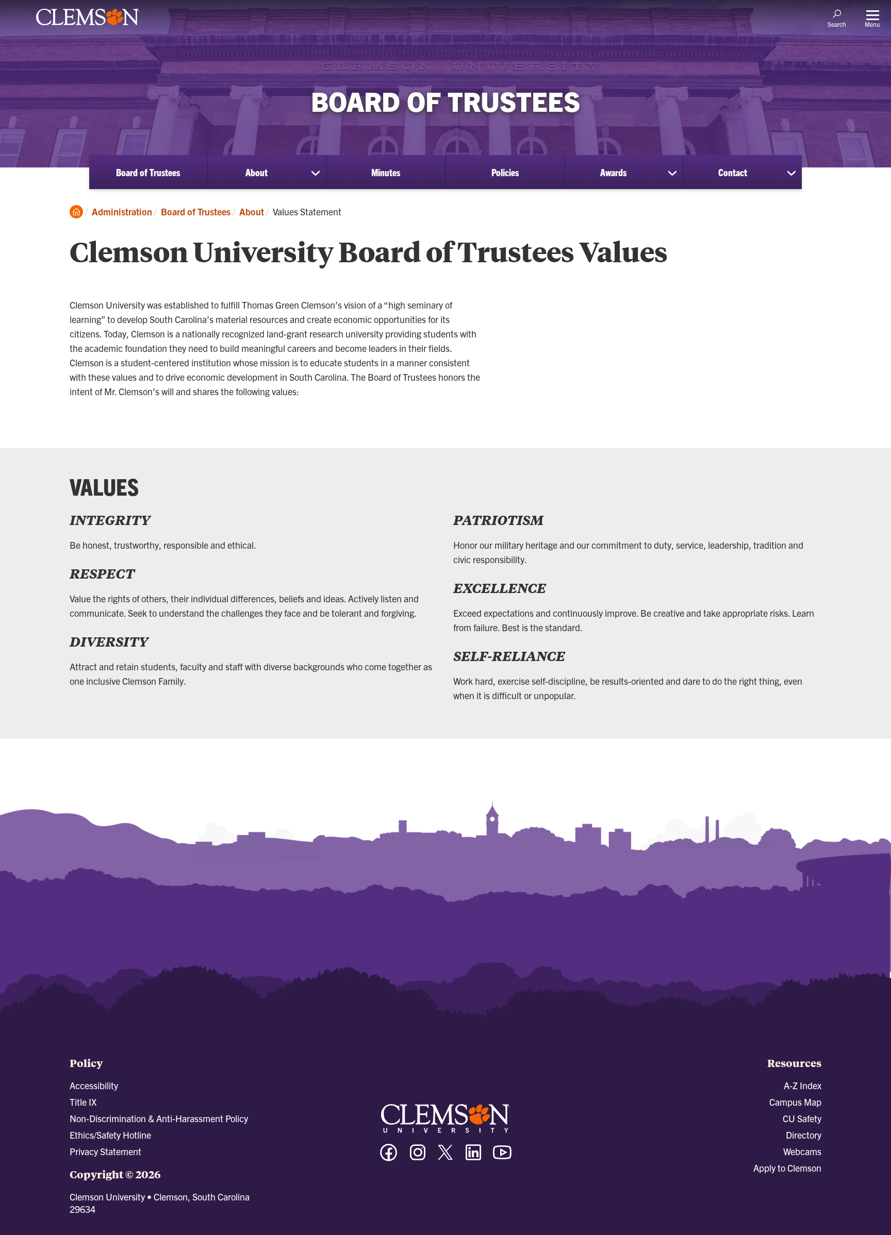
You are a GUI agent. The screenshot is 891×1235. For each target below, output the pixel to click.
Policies (505, 172)
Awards (613, 172)
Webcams (802, 1151)
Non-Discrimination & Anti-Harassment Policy (159, 1118)
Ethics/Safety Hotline (110, 1135)
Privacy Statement (105, 1151)
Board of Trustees (148, 172)
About (256, 172)
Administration (122, 211)
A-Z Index (802, 1085)
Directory (803, 1135)
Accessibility (94, 1085)
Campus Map (795, 1102)
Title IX (83, 1102)
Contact (732, 172)
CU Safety (802, 1118)
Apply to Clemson (787, 1168)
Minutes (385, 172)
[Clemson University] (87, 27)
